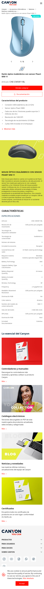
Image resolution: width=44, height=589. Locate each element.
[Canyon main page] (9, 3)
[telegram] (33, 559)
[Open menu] (41, 3)
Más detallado (28, 578)
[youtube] (11, 559)
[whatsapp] (26, 559)
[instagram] (4, 559)
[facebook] (18, 559)
